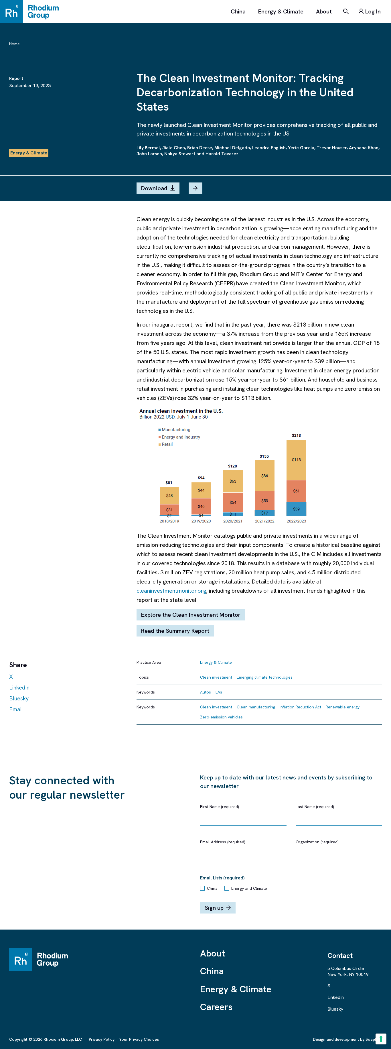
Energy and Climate (249, 888)
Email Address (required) (222, 841)
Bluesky (19, 698)
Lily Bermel (148, 148)
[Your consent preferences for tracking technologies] (381, 1039)
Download (154, 188)
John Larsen (149, 154)
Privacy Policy (101, 1039)
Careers (216, 1007)
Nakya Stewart (179, 154)
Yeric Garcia (301, 148)
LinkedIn (19, 687)
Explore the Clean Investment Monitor (190, 614)
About (324, 11)
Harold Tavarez (222, 154)
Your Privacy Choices (139, 1039)
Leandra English (269, 148)
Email (16, 709)
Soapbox (374, 1039)
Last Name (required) (315, 806)
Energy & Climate (280, 11)
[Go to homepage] (32, 11)
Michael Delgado (232, 148)
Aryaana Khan (363, 148)
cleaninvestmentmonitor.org (171, 590)
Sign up (214, 908)
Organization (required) (317, 841)
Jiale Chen (173, 148)
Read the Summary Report (175, 630)
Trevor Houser (332, 148)
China (238, 11)
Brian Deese (199, 148)
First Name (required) (219, 806)
